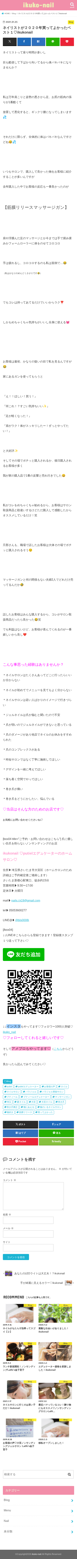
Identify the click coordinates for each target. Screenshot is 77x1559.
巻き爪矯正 (12, 1107)
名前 (7, 1214)
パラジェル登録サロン (53, 1091)
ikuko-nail (38, 5)
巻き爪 (61, 1102)
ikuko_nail (9, 1032)
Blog (9, 1081)
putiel (9, 1086)
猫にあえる (28, 1107)
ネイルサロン (13, 1091)
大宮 (33, 1102)
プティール (12, 1097)
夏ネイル (21, 1102)
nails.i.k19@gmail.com (25, 900)
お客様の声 (49, 1086)
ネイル (64, 1086)
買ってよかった (45, 1112)
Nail (6, 1520)
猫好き (10, 1112)
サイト (6, 1242)
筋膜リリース (25, 1112)
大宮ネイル (47, 1102)
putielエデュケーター (28, 1086)
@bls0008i (22, 920)
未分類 (8, 1531)
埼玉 (9, 1102)
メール (8, 1228)
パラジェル (31, 1091)
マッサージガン (62, 1097)
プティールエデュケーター (36, 1097)
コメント (9, 1180)
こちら (58, 1048)
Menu (7, 1510)
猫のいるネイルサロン (50, 1107)
